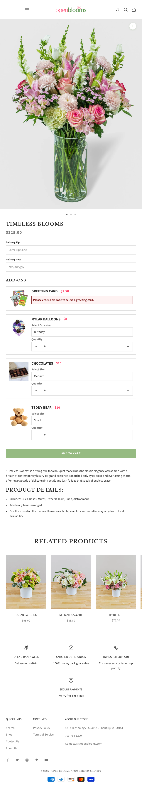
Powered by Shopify (86, 771)
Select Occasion (41, 325)
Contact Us (12, 741)
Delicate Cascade (70, 615)
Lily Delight (116, 615)
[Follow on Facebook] (8, 760)
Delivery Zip (13, 242)
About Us (11, 748)
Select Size (38, 369)
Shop (9, 735)
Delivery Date (13, 259)
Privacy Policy (41, 728)
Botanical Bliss (26, 615)
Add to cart (71, 453)
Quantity (37, 339)
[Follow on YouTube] (46, 760)
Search (10, 728)
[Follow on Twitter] (17, 760)
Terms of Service (43, 735)
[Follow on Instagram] (27, 760)
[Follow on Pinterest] (36, 760)
